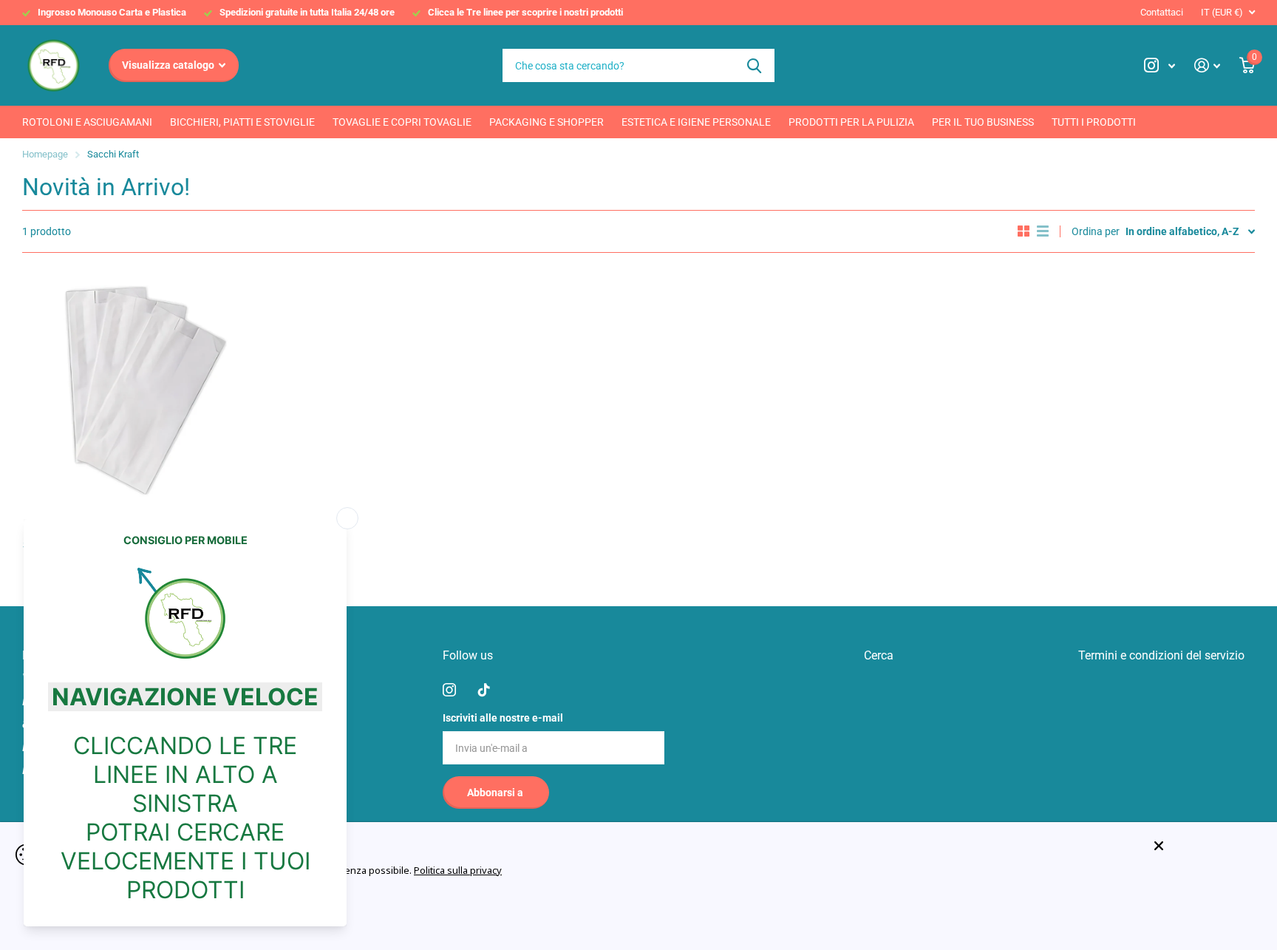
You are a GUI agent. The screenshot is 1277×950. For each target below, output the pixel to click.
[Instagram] (449, 689)
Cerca (754, 65)
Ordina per (1096, 231)
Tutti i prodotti (1094, 122)
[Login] (1207, 65)
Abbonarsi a (496, 792)
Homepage (45, 154)
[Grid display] (1023, 231)
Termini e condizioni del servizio (1161, 655)
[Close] (1204, 846)
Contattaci (1161, 12)
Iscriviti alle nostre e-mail (503, 718)
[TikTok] (484, 689)
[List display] (1043, 231)
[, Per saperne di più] (1159, 65)
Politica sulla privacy (458, 870)
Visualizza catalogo (169, 65)
